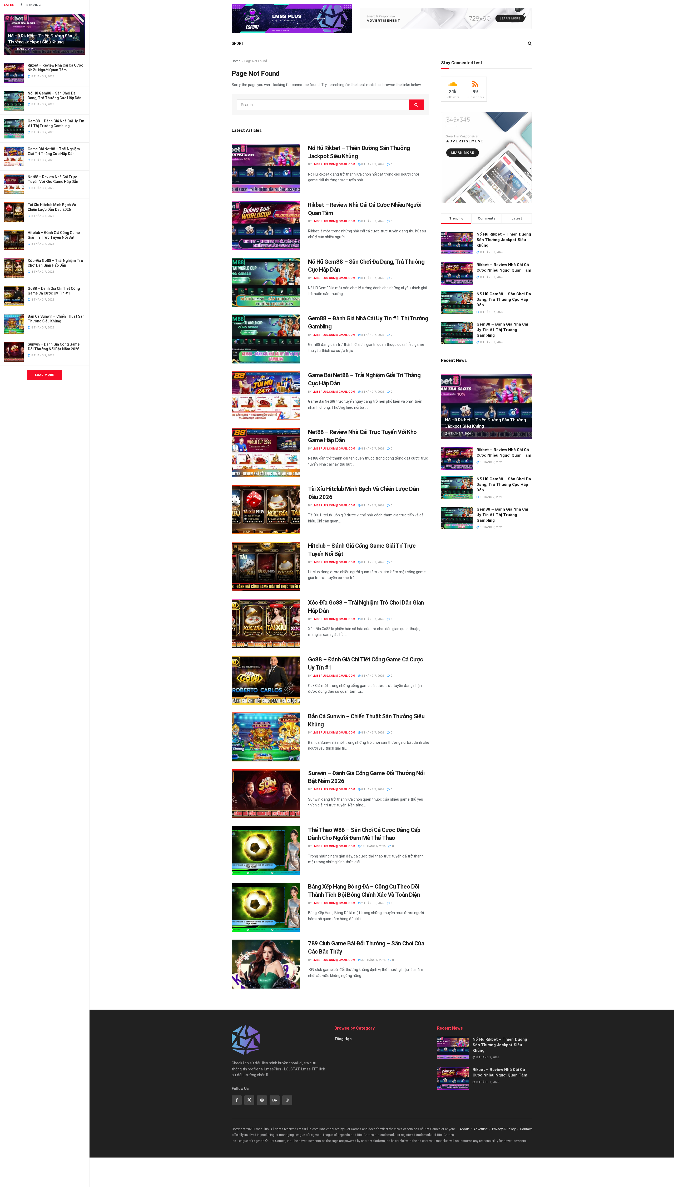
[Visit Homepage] (292, 18)
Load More (44, 375)
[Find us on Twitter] (249, 1100)
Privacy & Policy (504, 1129)
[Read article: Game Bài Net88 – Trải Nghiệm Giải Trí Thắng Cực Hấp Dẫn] (266, 395)
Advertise (480, 1129)
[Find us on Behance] (275, 1100)
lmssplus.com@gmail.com (334, 164)
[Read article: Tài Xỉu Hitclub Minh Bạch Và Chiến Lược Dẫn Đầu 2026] (266, 509)
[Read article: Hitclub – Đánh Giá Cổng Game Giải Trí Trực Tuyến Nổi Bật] (266, 566)
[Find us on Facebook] (237, 1100)
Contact (526, 1129)
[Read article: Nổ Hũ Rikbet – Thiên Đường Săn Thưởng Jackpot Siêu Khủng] (266, 168)
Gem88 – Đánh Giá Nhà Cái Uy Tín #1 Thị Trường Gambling (502, 330)
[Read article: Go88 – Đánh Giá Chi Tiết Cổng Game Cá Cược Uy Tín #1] (266, 680)
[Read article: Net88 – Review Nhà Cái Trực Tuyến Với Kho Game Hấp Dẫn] (266, 452)
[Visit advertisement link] (446, 18)
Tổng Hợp (342, 1039)
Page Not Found (255, 61)
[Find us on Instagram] (262, 1100)
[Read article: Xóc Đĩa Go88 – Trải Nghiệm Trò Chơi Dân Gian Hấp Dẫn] (266, 623)
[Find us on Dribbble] (287, 1100)
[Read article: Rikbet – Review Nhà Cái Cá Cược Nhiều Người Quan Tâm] (266, 225)
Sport (238, 43)
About (464, 1129)
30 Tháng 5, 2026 (372, 960)
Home (236, 61)
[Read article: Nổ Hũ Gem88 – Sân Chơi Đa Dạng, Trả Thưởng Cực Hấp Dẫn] (266, 282)
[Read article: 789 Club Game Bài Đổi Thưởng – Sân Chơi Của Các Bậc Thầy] (266, 964)
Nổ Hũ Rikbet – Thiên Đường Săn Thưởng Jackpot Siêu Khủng (504, 240)
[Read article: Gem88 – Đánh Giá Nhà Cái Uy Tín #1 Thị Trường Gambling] (266, 339)
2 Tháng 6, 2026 (372, 903)
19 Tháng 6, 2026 (372, 846)
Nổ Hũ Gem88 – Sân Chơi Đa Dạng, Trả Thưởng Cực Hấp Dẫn (504, 299)
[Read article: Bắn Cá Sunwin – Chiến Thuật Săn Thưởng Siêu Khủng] (266, 736)
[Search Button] (530, 43)
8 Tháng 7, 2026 (372, 164)
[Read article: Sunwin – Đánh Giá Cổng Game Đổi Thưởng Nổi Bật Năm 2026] (266, 793)
